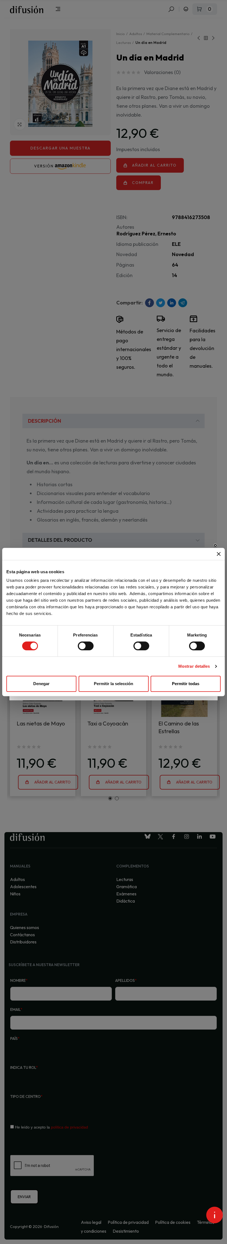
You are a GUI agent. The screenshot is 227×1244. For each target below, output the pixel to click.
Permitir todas (185, 683)
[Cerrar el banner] (219, 554)
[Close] (215, 545)
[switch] (86, 645)
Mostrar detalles (194, 666)
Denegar (41, 683)
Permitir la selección (113, 683)
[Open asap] (214, 1215)
